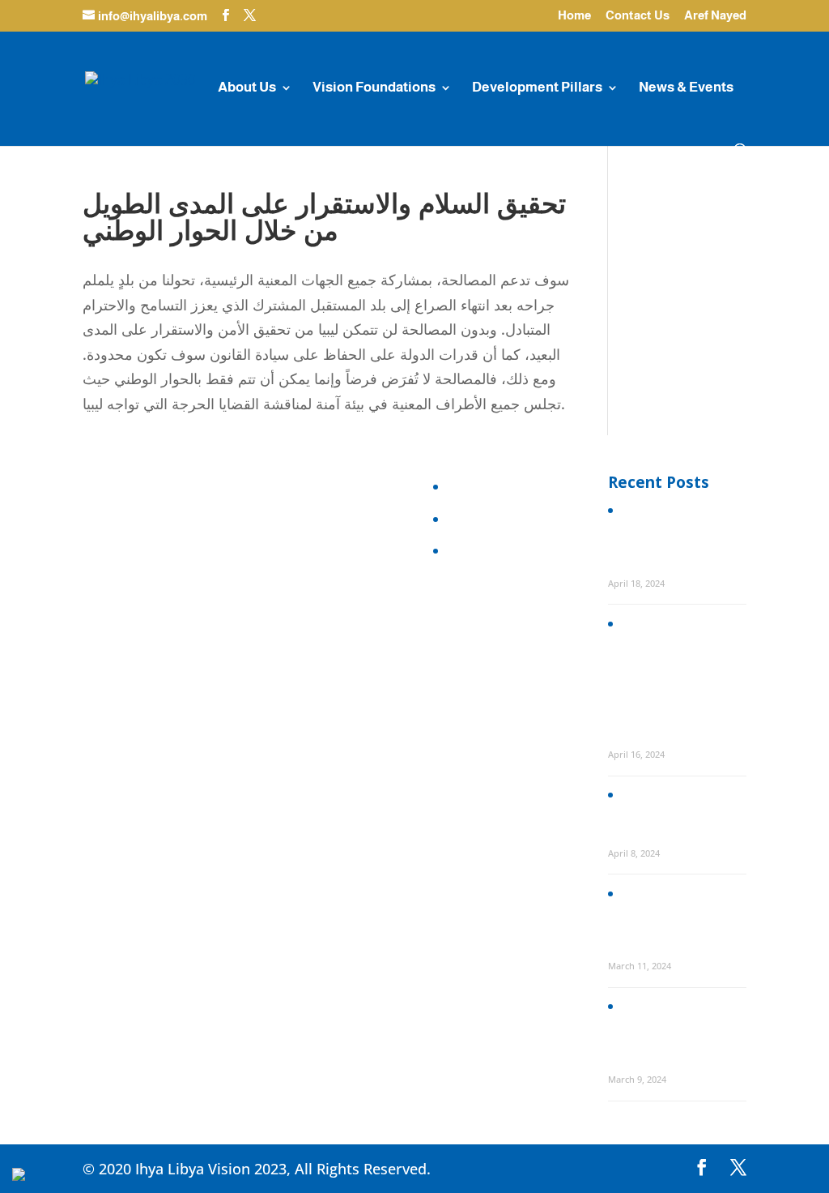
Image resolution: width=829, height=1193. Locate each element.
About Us (247, 88)
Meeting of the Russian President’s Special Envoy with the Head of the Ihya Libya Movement (675, 1027)
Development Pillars (537, 88)
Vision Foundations (374, 88)
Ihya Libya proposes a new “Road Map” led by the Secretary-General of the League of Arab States (669, 531)
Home (574, 15)
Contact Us (638, 15)
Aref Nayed (715, 15)
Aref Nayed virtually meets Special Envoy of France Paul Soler (672, 808)
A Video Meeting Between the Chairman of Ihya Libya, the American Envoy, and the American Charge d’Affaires (675, 914)
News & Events (686, 88)
